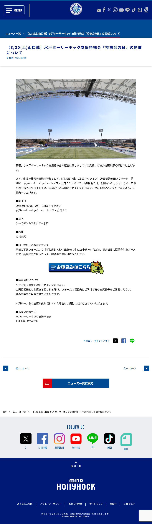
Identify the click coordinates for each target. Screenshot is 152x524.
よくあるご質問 (24, 503)
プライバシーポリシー (51, 503)
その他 (9, 57)
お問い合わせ (75, 503)
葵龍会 (113, 503)
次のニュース (129, 368)
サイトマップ (96, 503)
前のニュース (22, 368)
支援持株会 (129, 503)
